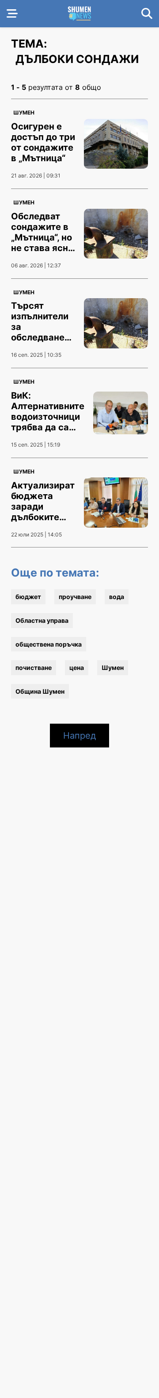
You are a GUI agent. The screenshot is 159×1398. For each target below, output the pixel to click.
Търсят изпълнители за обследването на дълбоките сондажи (43, 332)
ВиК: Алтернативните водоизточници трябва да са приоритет (47, 416)
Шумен (23, 112)
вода (116, 596)
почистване (33, 667)
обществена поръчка (48, 644)
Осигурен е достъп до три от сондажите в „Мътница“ (43, 142)
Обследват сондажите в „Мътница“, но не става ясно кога (42, 237)
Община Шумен (39, 691)
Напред (79, 735)
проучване (75, 596)
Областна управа (41, 620)
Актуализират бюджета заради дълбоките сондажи (43, 506)
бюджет (28, 596)
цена (76, 667)
